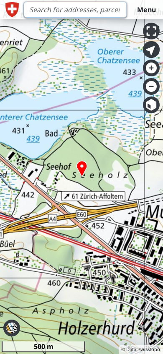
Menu (146, 9)
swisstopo (149, 349)
